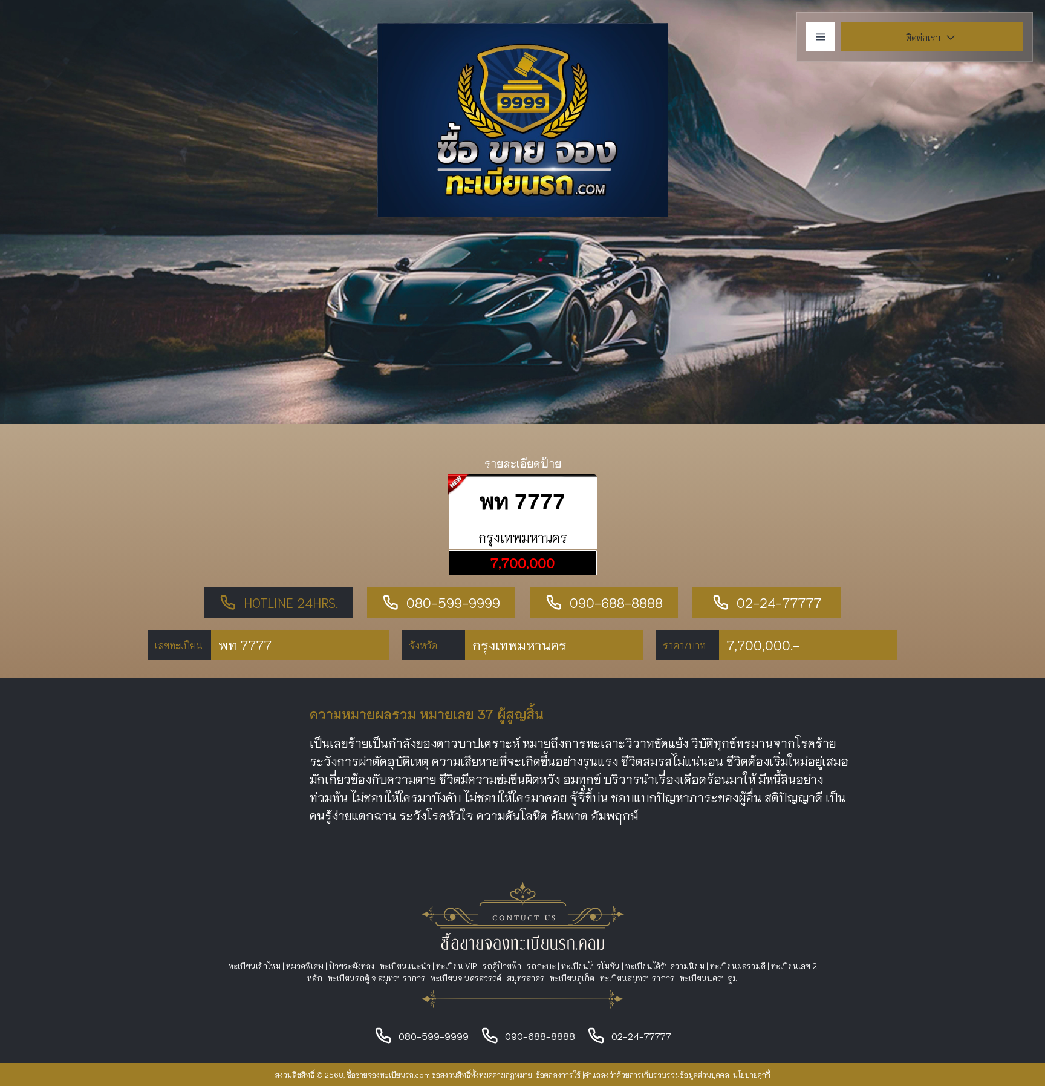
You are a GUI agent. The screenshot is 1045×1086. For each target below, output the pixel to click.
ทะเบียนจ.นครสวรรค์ (466, 978)
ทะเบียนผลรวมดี (738, 966)
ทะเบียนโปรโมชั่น (590, 966)
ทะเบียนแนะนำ (405, 966)
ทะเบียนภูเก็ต (572, 978)
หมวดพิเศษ (305, 966)
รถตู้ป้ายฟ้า (502, 966)
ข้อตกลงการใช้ (558, 1074)
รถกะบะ (541, 966)
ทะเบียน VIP (456, 966)
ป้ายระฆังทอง (351, 966)
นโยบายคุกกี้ (751, 1074)
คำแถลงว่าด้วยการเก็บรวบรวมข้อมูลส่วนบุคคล (656, 1074)
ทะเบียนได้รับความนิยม (665, 966)
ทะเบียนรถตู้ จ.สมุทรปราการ (376, 978)
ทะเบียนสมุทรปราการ (637, 978)
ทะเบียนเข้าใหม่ (255, 966)
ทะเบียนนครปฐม (709, 978)
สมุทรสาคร (525, 978)
